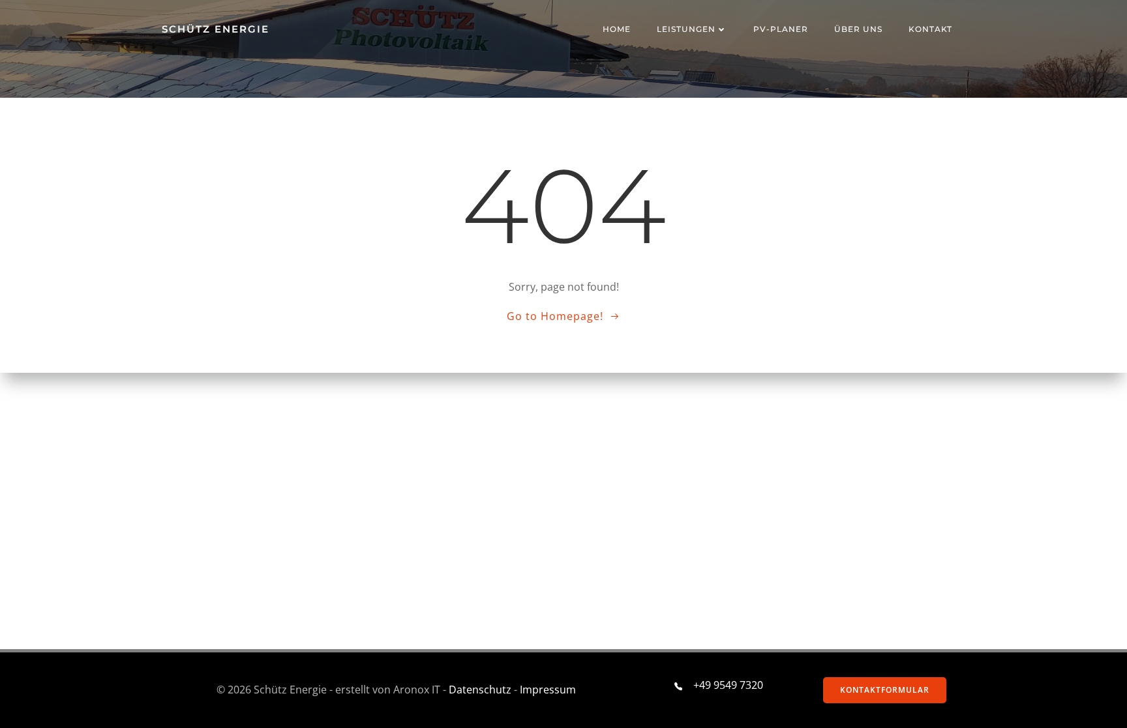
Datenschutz (480, 689)
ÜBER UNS (858, 29)
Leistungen (686, 29)
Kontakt (930, 29)
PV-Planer (780, 29)
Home (617, 29)
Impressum (548, 689)
